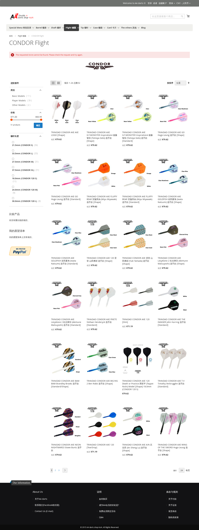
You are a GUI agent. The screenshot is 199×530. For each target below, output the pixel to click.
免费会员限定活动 (107, 511)
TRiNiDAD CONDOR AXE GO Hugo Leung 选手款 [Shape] (171, 133)
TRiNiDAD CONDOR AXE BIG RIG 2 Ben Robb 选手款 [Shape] (102, 382)
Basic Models (22, 96)
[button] (183, 3)
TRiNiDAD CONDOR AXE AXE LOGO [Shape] (65, 133)
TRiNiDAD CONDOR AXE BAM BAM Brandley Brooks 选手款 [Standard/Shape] (65, 383)
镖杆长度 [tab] (15, 136)
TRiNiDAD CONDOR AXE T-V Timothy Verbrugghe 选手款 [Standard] (171, 383)
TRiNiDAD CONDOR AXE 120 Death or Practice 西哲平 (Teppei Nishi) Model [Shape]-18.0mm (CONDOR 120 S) (137, 385)
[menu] (99, 27)
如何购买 (103, 498)
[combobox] (167, 16)
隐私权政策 (173, 517)
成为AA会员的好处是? (109, 505)
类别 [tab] (13, 90)
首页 (11, 36)
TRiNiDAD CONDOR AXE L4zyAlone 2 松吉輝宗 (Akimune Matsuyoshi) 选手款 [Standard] (66, 322)
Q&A (101, 517)
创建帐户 (163, 3)
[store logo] (21, 17)
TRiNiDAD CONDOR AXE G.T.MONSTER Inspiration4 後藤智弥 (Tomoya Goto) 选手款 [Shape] (102, 136)
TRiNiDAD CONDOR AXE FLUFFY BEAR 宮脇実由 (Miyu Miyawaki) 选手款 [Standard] (137, 199)
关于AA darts (41, 498)
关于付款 (172, 498)
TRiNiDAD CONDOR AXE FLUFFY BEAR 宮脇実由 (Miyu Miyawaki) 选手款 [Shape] (102, 199)
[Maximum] (41, 120)
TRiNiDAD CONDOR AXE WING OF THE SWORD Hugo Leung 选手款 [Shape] (173, 447)
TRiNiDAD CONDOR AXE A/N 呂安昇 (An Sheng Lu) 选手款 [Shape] (137, 447)
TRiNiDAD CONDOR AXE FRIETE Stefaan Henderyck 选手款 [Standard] (102, 322)
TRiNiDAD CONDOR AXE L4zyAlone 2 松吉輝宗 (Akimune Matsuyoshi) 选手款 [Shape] (173, 261)
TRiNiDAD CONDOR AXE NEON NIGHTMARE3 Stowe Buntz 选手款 (66, 447)
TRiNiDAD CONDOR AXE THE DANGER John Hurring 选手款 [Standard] (172, 322)
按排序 (170, 82)
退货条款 (172, 511)
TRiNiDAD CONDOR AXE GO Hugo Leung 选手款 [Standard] (66, 198)
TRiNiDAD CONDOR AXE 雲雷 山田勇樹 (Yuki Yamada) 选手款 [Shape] (137, 261)
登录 (150, 3)
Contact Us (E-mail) (44, 511)
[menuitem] (20, 27)
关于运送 (172, 505)
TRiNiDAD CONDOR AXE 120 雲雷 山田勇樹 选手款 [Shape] (102, 259)
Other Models (22, 105)
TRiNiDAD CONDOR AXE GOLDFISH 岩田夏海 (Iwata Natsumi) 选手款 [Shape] (170, 199)
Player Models (22, 100)
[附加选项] (20, 250)
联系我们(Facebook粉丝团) (47, 505)
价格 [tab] (13, 112)
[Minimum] (11, 120)
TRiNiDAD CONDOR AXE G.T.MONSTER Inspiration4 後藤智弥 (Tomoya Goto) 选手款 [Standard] (137, 136)
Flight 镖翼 (22, 36)
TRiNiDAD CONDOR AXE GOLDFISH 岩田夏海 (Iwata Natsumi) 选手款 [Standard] (64, 261)
